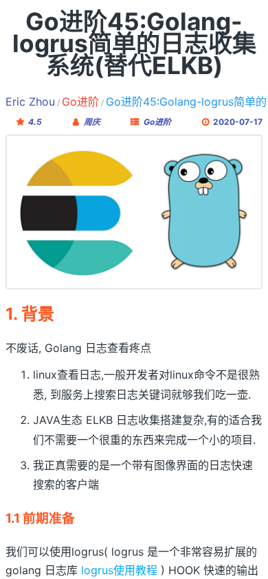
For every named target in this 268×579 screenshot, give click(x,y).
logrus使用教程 (119, 570)
